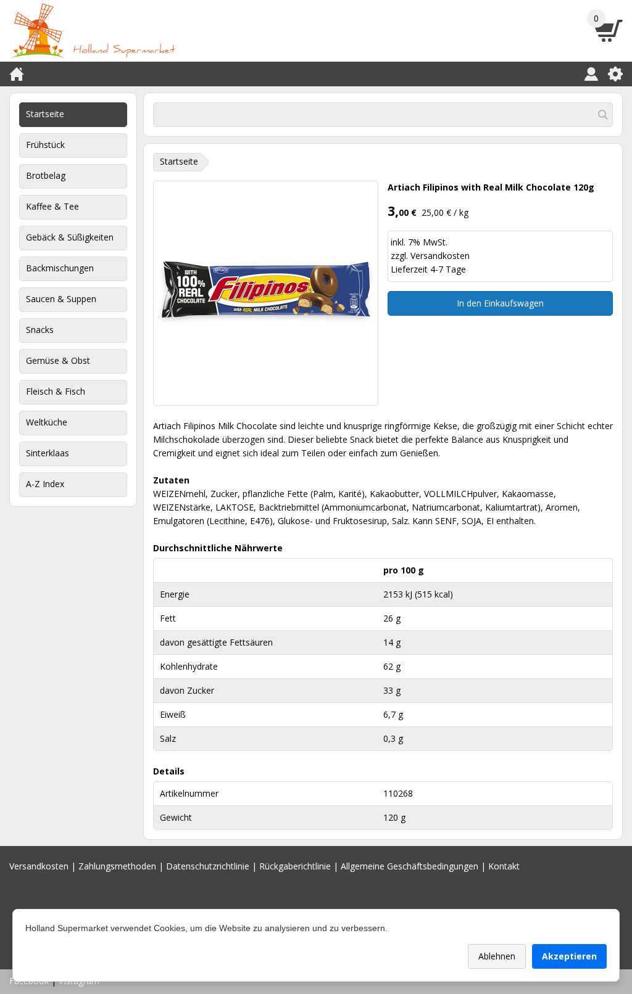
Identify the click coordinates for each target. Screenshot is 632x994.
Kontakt (504, 866)
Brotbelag (45, 175)
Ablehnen (496, 956)
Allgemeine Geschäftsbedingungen (409, 866)
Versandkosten (440, 255)
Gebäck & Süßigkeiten (70, 237)
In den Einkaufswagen (500, 303)
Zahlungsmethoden (117, 866)
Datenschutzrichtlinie (207, 866)
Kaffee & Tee (52, 206)
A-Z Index (45, 484)
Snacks (40, 329)
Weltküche (46, 422)
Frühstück (45, 144)
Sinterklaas (47, 453)
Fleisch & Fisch (55, 391)
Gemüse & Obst (58, 360)
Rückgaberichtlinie (295, 866)
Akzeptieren (569, 956)
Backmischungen (60, 268)
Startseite (45, 114)
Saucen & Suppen (61, 299)
